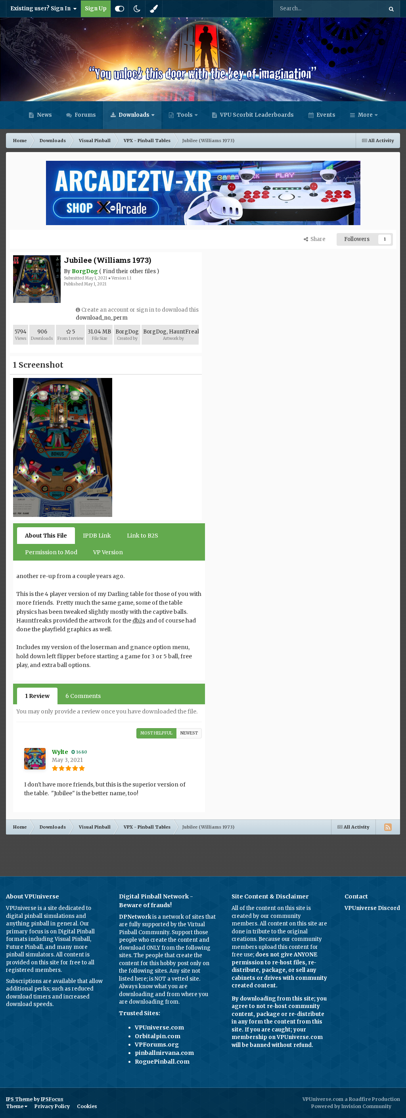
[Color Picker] (154, 8)
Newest (189, 733)
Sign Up (96, 8)
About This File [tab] (46, 535)
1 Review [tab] (37, 696)
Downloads (133, 115)
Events (325, 115)
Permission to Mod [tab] (51, 552)
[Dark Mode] (136, 8)
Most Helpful (156, 733)
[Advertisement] (203, 852)
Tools (185, 115)
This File (361, 9)
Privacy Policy (52, 1106)
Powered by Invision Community (351, 1106)
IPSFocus (52, 1099)
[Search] (391, 8)
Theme (15, 1106)
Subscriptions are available (41, 981)
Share (317, 239)
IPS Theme (19, 1099)
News (44, 115)
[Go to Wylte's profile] (35, 758)
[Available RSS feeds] (387, 827)
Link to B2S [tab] (142, 535)
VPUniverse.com (159, 1027)
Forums (84, 115)
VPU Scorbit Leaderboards (256, 115)
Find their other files (129, 271)
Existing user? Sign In (41, 8)
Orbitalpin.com (157, 1036)
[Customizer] (119, 8)
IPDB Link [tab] (97, 535)
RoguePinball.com (162, 1061)
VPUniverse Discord (372, 908)
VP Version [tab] (108, 552)
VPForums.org (157, 1044)
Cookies (87, 1106)
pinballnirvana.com (164, 1052)
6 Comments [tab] (83, 696)
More (365, 115)
